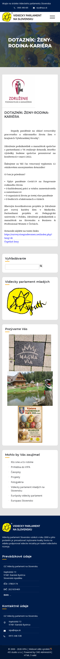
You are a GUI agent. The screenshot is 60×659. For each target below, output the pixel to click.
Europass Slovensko (22, 500)
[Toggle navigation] (52, 17)
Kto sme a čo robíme (22, 462)
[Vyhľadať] (41, 265)
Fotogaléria (17, 482)
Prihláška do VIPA (20, 467)
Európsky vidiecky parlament (26, 495)
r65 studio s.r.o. (15, 652)
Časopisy (16, 472)
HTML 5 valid (30, 655)
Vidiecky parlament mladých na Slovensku (27, 488)
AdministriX (46, 652)
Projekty (15, 477)
